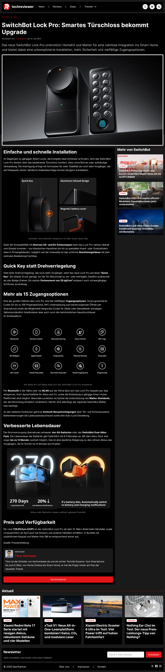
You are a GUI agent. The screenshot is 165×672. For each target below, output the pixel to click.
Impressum (83, 666)
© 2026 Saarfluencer (14, 666)
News (41, 6)
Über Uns (64, 666)
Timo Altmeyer (21, 39)
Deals (73, 6)
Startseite (6, 17)
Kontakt (102, 666)
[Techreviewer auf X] (152, 666)
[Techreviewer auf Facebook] (156, 666)
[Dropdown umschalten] (95, 7)
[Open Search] (145, 6)
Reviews (57, 6)
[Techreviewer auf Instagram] (160, 666)
